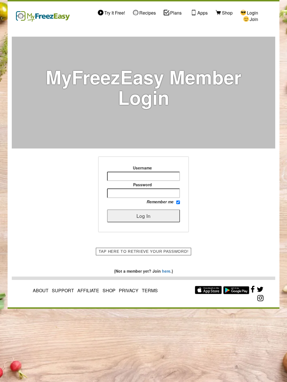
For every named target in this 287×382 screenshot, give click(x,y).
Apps (202, 13)
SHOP (109, 290)
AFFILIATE (88, 290)
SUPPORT (63, 290)
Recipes (147, 13)
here (165, 271)
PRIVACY (128, 290)
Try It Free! (114, 13)
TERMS (150, 290)
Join (254, 19)
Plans (176, 13)
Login (252, 13)
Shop (227, 13)
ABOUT (40, 290)
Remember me (160, 201)
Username (142, 167)
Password (142, 184)
